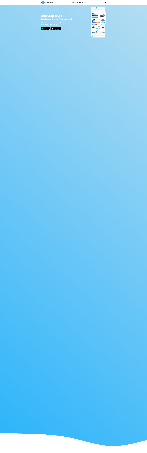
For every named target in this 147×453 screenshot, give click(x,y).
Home (69, 2)
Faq (85, 2)
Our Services (80, 2)
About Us (73, 2)
